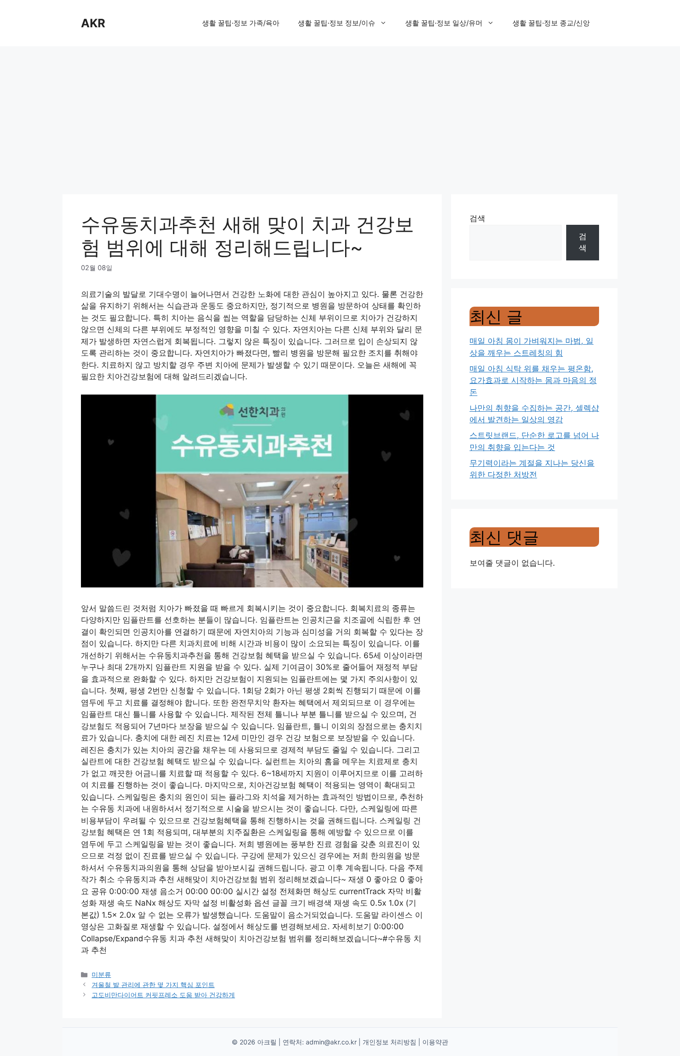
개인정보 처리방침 (389, 1042)
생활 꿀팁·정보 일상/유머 (443, 23)
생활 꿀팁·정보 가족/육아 (240, 23)
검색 (477, 218)
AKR (93, 23)
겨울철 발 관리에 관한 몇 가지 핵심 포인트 (153, 984)
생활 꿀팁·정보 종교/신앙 (551, 23)
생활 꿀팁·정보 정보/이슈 (336, 23)
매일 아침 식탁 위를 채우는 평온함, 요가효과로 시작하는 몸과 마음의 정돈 (533, 380)
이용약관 (435, 1042)
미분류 (101, 974)
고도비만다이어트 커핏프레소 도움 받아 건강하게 (163, 995)
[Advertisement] (340, 115)
